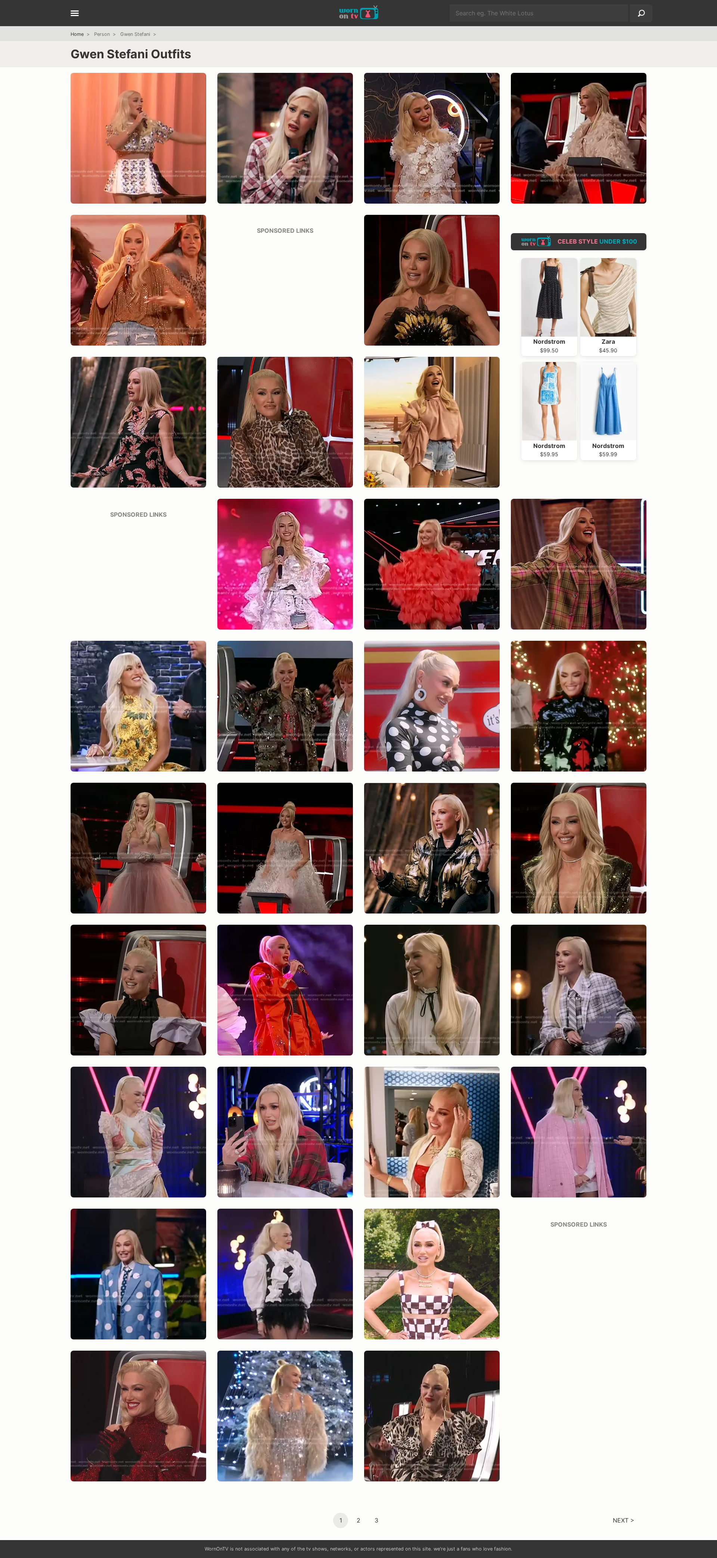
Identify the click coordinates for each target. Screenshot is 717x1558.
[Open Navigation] (75, 13)
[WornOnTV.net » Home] (359, 13)
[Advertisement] (285, 287)
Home (77, 34)
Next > (623, 1520)
